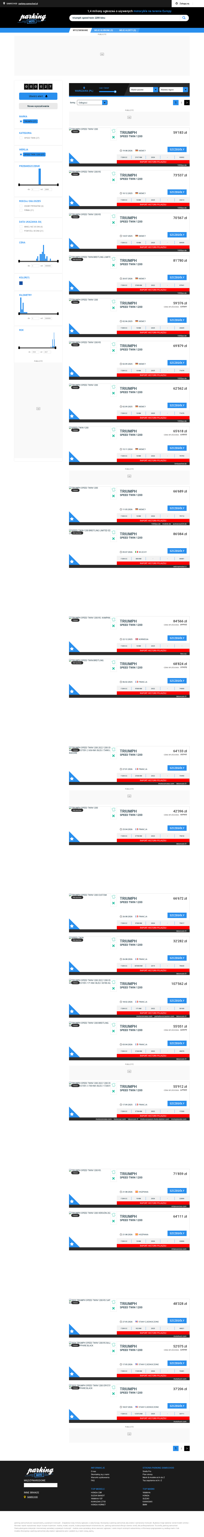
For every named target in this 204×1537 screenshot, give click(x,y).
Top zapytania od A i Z (152, 1480)
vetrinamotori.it (179, 566)
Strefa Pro (147, 1471)
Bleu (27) (21, 283)
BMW (145, 1504)
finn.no (183, 653)
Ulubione (74, 158)
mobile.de (166, 524)
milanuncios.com (178, 1206)
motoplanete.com (178, 1119)
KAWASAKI (147, 1501)
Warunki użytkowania (100, 1477)
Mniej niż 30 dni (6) (33, 226)
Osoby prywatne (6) (34, 206)
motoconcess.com (166, 783)
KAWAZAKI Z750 (98, 1501)
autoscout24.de (179, 524)
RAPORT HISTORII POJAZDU (153, 161)
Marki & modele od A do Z (154, 1477)
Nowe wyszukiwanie (38, 106)
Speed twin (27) (31, 138)
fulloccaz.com (120, 1119)
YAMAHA (146, 1492)
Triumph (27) (30, 121)
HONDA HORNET (98, 1504)
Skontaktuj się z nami (100, 1474)
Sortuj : (73, 102)
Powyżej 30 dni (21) (33, 231)
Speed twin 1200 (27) (34, 154)
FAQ (93, 1480)
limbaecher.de (180, 463)
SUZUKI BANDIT (98, 1495)
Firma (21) (29, 210)
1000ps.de (181, 165)
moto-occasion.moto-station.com (154, 1119)
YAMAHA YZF (97, 1498)
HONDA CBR (96, 1492)
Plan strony (148, 1474)
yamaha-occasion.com (164, 1016)
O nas (93, 1471)
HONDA (146, 1495)
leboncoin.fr (181, 696)
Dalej (187, 102)
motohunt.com (180, 1336)
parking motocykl (34, 19)
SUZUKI (146, 1498)
